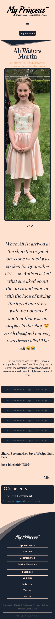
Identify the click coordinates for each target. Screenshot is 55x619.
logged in (19, 501)
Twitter (27, 590)
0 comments (41, 66)
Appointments (27, 33)
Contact (27, 551)
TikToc (27, 596)
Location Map (27, 557)
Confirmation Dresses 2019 (21, 66)
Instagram (27, 584)
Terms (19, 616)
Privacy (26, 616)
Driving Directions (27, 563)
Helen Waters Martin (22, 62)
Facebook (27, 571)
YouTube (27, 577)
